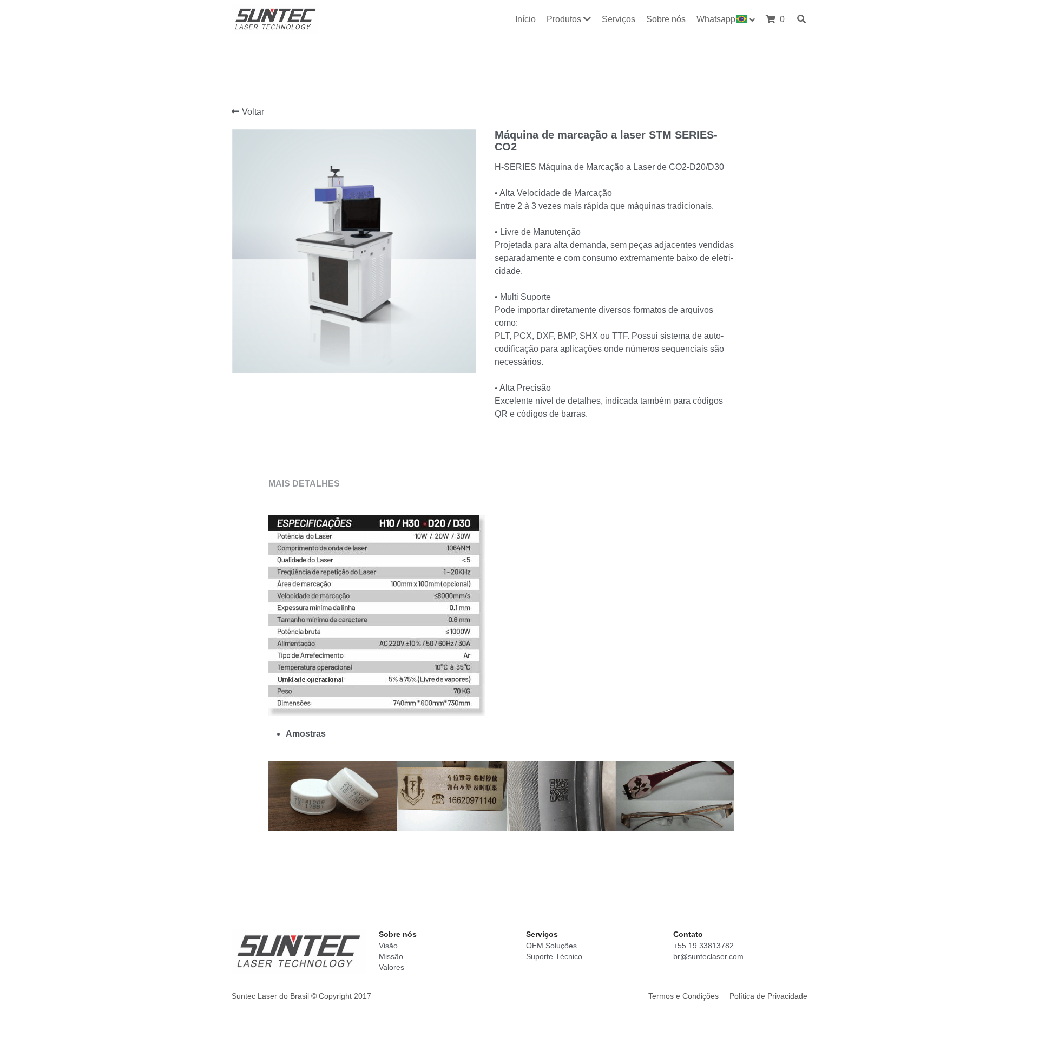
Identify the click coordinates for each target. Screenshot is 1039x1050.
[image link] (275, 17)
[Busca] (801, 19)
